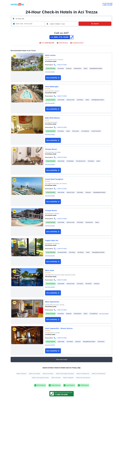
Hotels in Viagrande (68, 377)
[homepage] (17, 4)
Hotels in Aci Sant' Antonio (83, 377)
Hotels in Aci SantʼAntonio (98, 373)
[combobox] (63, 19)
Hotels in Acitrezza (21, 373)
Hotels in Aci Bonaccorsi (82, 373)
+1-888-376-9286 (107, 5)
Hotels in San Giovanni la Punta (40, 377)
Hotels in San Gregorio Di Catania (65, 373)
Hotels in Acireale (55, 377)
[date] (14, 24)
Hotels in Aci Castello (34, 373)
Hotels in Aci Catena (48, 373)
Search (96, 24)
